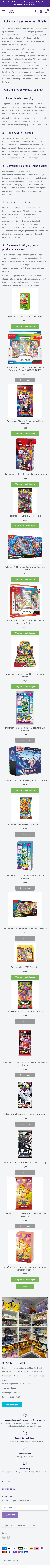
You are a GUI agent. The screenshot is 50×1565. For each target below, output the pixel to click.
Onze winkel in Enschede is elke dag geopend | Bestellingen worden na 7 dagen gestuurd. (25, 3)
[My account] (41, 11)
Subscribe (10, 1515)
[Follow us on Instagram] (4, 1537)
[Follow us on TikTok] (8, 1537)
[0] (45, 11)
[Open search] (36, 11)
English (6, 1526)
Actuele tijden (12, 1405)
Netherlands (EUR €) (23, 1526)
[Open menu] (3, 11)
